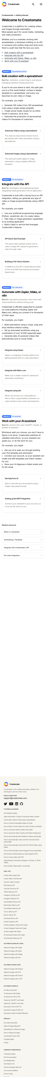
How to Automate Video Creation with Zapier (18, 830)
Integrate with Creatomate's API (23, 548)
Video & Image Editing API (12, 1026)
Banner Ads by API (10, 915)
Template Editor (9, 1039)
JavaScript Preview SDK (12, 1036)
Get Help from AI (9, 1064)
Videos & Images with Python (13, 975)
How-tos (7, 871)
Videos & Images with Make (13, 951)
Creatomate (13, 4)
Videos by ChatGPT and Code (13, 1003)
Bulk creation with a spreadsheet (18, 52)
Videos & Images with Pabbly (13, 954)
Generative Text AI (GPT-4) (12, 1007)
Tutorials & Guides (11, 809)
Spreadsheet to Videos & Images (14, 1029)
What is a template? (23, 532)
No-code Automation (10, 1023)
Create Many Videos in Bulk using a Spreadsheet (19, 820)
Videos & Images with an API (13, 979)
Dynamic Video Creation (12, 882)
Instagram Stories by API (12, 895)
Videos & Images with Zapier (13, 947)
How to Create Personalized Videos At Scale (18, 823)
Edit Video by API (9, 885)
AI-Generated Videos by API (13, 938)
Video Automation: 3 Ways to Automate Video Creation (21, 816)
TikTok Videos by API (10, 892)
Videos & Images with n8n (12, 957)
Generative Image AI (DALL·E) (13, 1010)
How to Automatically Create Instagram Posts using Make (22, 850)
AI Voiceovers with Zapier (12, 993)
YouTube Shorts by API (11, 888)
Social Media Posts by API (12, 902)
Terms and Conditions (11, 1070)
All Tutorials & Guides (10, 813)
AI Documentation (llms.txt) (12, 1067)
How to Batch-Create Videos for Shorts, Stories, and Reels (23, 826)
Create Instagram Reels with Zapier (15, 928)
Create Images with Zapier (12, 931)
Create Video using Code (12, 875)
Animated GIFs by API (11, 918)
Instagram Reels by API (11, 898)
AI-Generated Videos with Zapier (14, 935)
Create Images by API (11, 922)
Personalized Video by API (12, 908)
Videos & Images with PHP (12, 972)
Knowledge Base (9, 1060)
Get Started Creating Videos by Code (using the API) (21, 854)
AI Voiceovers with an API (12, 997)
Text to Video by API (10, 912)
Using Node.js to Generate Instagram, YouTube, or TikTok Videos (22, 861)
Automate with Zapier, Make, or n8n (20, 58)
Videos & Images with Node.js (13, 969)
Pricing (6, 1042)
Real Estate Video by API (12, 905)
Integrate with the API (13, 55)
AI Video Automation (10, 990)
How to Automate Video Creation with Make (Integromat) (22, 833)
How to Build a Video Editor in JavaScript (17, 866)
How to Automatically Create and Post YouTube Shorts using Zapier (21, 841)
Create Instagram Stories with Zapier (16, 925)
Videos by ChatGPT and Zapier (14, 1000)
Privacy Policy (8, 1074)
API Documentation (10, 1057)
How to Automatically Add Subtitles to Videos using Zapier (22, 836)
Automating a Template (23, 540)
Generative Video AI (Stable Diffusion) (16, 1013)
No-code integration (23, 555)
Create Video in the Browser (13, 878)
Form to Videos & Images (12, 1033)
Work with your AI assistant (16, 61)
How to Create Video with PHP (14, 857)
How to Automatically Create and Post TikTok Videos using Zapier (23, 846)
